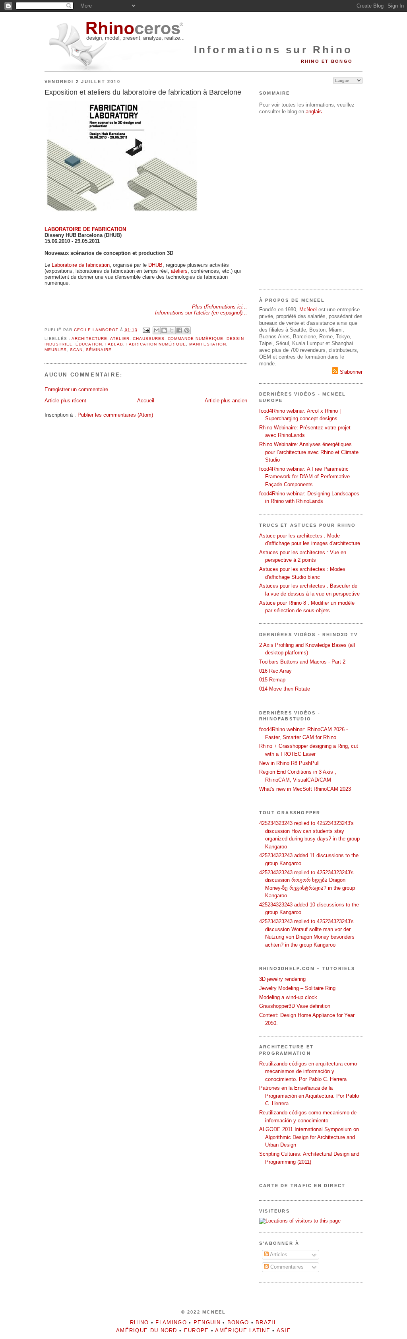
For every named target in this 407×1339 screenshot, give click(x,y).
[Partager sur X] (172, 330)
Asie (284, 1330)
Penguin (207, 1322)
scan (76, 349)
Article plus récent (65, 401)
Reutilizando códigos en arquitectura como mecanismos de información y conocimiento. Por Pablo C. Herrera (308, 1071)
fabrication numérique (156, 344)
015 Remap (272, 680)
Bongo (238, 1322)
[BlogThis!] (164, 330)
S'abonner (350, 372)
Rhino (139, 1322)
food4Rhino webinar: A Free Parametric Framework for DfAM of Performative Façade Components (304, 476)
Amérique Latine (242, 1330)
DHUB (155, 265)
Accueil (145, 401)
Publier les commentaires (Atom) (115, 415)
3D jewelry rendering (282, 979)
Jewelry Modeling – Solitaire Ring (297, 988)
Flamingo (170, 1322)
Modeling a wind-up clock (288, 997)
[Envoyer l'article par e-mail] (146, 330)
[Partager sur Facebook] (179, 330)
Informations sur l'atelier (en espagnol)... (201, 313)
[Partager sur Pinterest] (187, 330)
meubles (56, 349)
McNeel (308, 309)
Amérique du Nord (146, 1330)
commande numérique (196, 338)
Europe (196, 1330)
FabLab (114, 344)
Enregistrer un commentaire (76, 389)
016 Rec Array (275, 671)
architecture (89, 338)
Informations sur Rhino (273, 50)
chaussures (149, 338)
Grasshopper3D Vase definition (294, 1006)
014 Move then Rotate (284, 689)
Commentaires (286, 1267)
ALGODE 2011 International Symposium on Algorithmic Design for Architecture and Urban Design (309, 1137)
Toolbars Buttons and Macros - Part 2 (302, 662)
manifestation (207, 344)
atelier (120, 338)
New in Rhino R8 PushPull (289, 763)
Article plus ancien (226, 401)
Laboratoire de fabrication (81, 265)
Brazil (266, 1322)
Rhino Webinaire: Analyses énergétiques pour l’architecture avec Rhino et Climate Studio (309, 452)
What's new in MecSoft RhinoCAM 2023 (305, 789)
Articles (278, 1254)
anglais (314, 111)
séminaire (99, 349)
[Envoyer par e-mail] (157, 330)
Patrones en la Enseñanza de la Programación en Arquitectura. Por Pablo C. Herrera (309, 1095)
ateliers (179, 271)
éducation (89, 344)
